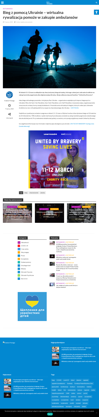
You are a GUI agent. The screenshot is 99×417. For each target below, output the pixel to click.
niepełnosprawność (58, 393)
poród (85, 393)
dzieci (72, 380)
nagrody (86, 390)
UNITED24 (74, 108)
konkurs (72, 387)
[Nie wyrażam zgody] (97, 413)
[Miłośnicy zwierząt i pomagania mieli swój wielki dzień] (52, 256)
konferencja (64, 387)
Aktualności (8, 8)
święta (84, 406)
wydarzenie (64, 403)
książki (54, 390)
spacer (80, 396)
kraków (89, 387)
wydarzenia (55, 403)
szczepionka (64, 400)
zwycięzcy (69, 406)
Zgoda (50, 414)
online (73, 393)
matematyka (71, 390)
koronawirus (81, 387)
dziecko (79, 380)
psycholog (55, 396)
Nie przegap (22, 207)
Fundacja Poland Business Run (84, 383)
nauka (93, 390)
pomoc (79, 393)
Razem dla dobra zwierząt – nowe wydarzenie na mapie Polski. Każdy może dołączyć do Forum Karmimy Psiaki (81, 213)
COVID (59, 380)
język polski (55, 387)
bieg (26, 193)
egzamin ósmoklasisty (58, 383)
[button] (96, 12)
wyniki (72, 403)
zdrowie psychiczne (58, 406)
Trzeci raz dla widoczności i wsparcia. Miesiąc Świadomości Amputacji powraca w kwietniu (66, 278)
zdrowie (85, 403)
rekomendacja (64, 396)
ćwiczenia (77, 406)
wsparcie (85, 400)
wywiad (78, 403)
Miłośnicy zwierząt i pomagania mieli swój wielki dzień (49, 213)
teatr (72, 400)
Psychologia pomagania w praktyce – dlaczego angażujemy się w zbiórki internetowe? (76, 348)
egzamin (85, 380)
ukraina (42, 193)
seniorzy (73, 396)
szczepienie (55, 400)
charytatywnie (33, 193)
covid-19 (66, 380)
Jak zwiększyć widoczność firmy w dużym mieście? (66, 286)
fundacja (69, 383)
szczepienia (87, 396)
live (65, 390)
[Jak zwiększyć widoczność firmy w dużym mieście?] (52, 284)
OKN (67, 393)
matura (80, 390)
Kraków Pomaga (9, 100)
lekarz (59, 390)
